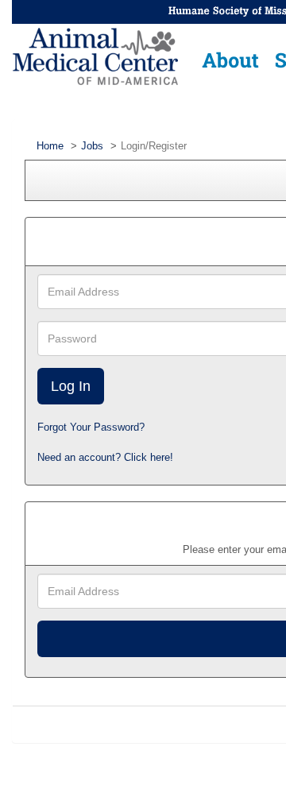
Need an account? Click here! (105, 457)
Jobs (92, 146)
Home (50, 146)
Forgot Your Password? (91, 427)
